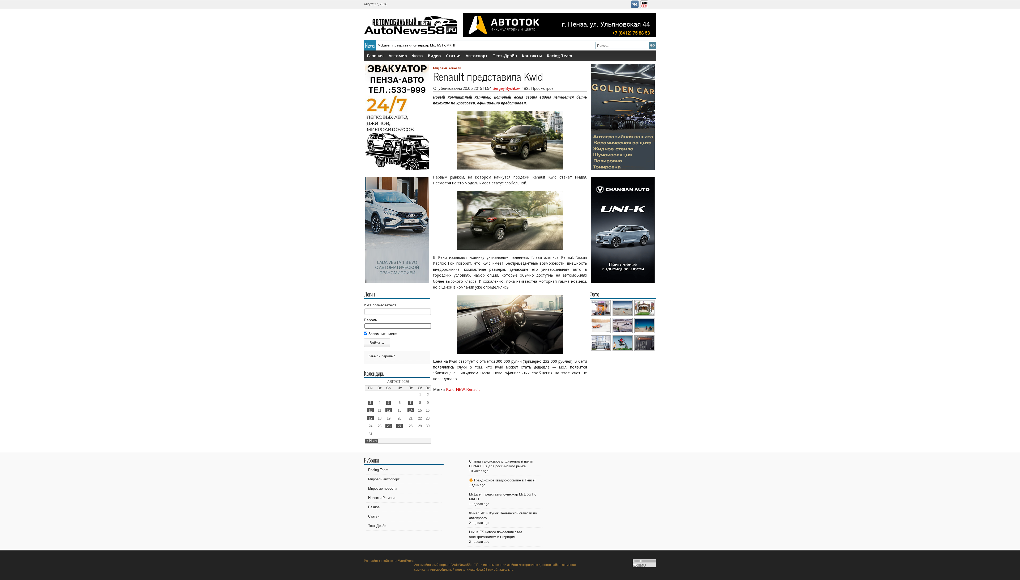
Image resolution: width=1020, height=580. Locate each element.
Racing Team (559, 55)
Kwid (450, 389)
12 (388, 410)
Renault (473, 389)
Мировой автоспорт (384, 479)
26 (388, 426)
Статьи (453, 55)
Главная (375, 55)
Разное (374, 507)
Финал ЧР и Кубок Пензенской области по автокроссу (423, 45)
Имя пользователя (380, 305)
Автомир (398, 55)
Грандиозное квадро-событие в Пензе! (504, 480)
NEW (460, 389)
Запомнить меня (382, 334)
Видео (434, 55)
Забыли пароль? (381, 356)
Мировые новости (447, 68)
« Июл (371, 441)
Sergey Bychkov (506, 88)
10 (370, 410)
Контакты (532, 55)
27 (399, 426)
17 (370, 418)
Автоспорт (477, 55)
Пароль (370, 320)
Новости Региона (381, 498)
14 (411, 410)
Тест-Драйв (505, 55)
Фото (417, 55)
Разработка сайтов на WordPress (389, 561)
